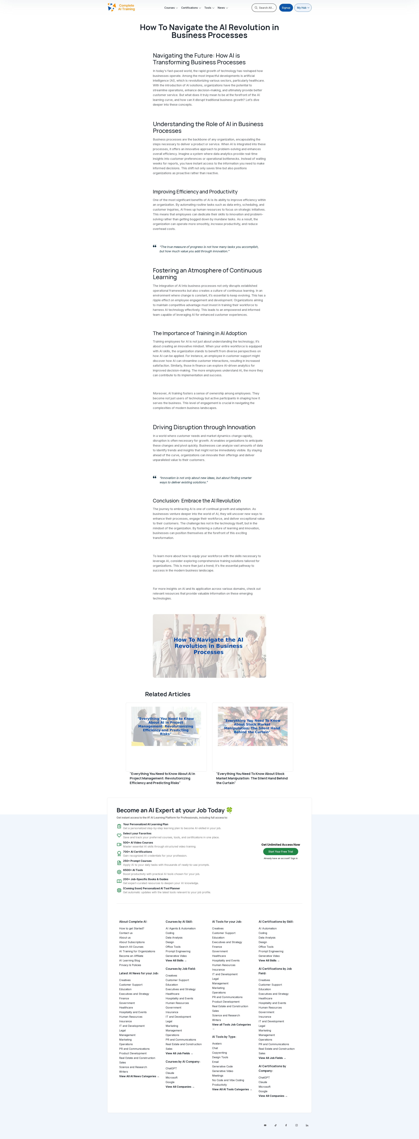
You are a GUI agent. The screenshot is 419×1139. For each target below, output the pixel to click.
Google (170, 1082)
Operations (126, 1044)
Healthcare (126, 1007)
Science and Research (133, 1067)
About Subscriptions (132, 942)
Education (125, 989)
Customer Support (130, 984)
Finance (124, 998)
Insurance (125, 1021)
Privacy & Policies (130, 965)
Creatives (125, 980)
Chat (215, 1048)
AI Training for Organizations (137, 951)
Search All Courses (131, 946)
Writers (123, 1071)
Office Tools (173, 946)
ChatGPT (171, 1068)
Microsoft (171, 1077)
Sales (122, 1062)
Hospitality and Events (133, 1012)
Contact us (126, 933)
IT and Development (132, 1025)
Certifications (189, 7)
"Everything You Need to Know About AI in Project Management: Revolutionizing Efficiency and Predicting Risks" (162, 778)
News (221, 7)
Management (127, 1035)
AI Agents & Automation (181, 928)
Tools (207, 7)
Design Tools (220, 1057)
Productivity (219, 1084)
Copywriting (219, 1052)
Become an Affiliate (131, 956)
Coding (170, 933)
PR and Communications (134, 1048)
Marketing (125, 1039)
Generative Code (222, 1066)
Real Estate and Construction (137, 1058)
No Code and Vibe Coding (228, 1080)
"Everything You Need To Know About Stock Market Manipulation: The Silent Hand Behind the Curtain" (252, 778)
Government (127, 1003)
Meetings (217, 1075)
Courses (169, 7)
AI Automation (268, 928)
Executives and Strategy (134, 993)
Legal (122, 1030)
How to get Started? (131, 928)
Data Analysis (174, 937)
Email (215, 1061)
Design (170, 942)
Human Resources (130, 1016)
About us (125, 937)
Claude (170, 1073)
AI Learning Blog (129, 960)
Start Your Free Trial (280, 851)
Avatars (217, 1043)
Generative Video (176, 956)
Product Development (132, 1053)
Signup (286, 7)
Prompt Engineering (178, 951)
